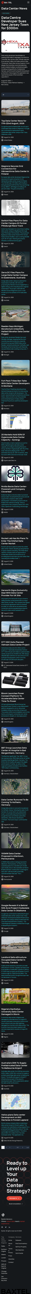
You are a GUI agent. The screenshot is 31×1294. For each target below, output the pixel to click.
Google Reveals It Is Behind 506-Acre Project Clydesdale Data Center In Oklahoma (15, 908)
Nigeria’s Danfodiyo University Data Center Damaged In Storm (12, 1012)
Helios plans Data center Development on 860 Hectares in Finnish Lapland (14, 1117)
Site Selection (20, 1250)
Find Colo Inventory (21, 1243)
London (3, 1258)
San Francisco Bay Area (4, 1278)
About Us (10, 1244)
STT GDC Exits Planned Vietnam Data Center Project (15, 643)
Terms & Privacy (10, 1250)
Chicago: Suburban (4, 1272)
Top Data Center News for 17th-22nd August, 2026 (13, 122)
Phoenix (3, 1261)
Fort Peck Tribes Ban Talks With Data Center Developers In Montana (15, 383)
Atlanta (3, 1254)
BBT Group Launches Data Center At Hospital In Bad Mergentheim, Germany (14, 750)
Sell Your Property (21, 1247)
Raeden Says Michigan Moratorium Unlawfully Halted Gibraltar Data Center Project (15, 330)
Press (10, 1256)
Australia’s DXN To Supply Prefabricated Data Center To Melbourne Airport (14, 1065)
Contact (10, 1262)
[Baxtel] (6, 2)
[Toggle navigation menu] (28, 2)
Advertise (11, 1259)
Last (27, 1147)
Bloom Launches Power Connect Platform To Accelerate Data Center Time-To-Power (12, 697)
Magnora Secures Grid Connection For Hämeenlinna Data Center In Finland (15, 170)
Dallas (3, 1246)
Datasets (18, 1240)
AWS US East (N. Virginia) (3, 1266)
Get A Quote (19, 1253)
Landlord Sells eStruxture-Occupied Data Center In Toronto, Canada (14, 960)
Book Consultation (15, 1204)
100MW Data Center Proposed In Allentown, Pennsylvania (12, 856)
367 (18, 1147)
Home (10, 1240)
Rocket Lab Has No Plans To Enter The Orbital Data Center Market (14, 541)
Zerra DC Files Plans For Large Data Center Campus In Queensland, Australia (14, 275)
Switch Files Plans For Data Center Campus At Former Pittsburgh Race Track (14, 223)
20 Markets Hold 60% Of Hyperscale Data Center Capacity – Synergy (13, 437)
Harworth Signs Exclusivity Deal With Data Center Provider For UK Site (14, 593)
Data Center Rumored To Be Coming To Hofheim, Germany (14, 802)
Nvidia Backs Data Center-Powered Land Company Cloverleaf (14, 489)
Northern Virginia (4, 1250)
